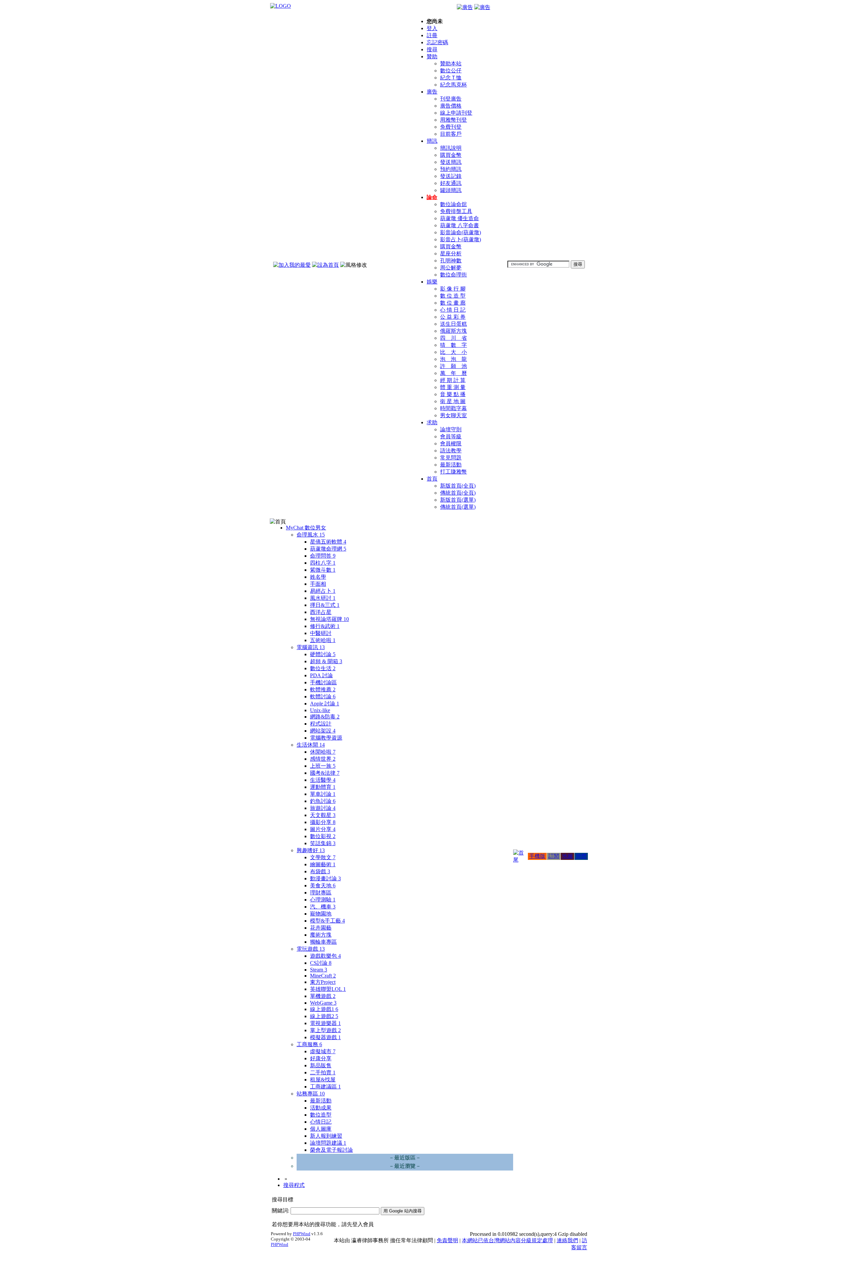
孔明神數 (451, 260)
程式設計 (320, 724)
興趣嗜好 (311, 850)
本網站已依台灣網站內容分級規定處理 (507, 1240)
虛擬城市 (322, 1051)
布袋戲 (320, 871)
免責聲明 (447, 1240)
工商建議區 (325, 1086)
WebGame (323, 1003)
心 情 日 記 (453, 310)
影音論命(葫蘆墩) (460, 232)
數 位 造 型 (453, 296)
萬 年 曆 (453, 373)
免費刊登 (451, 127)
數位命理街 (453, 274)
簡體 (581, 856)
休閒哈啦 (322, 752)
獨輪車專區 (323, 942)
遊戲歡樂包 (325, 956)
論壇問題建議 (328, 1143)
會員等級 (451, 436)
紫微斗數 (322, 570)
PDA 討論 (321, 675)
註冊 (432, 35)
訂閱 (553, 856)
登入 (432, 28)
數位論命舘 (453, 204)
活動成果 (320, 1108)
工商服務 (309, 1044)
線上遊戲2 (324, 1016)
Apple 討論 (324, 703)
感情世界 (322, 759)
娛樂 (432, 282)
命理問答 (322, 556)
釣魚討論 (322, 801)
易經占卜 (322, 591)
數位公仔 (451, 70)
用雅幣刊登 (453, 120)
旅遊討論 (322, 808)
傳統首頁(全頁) (458, 493)
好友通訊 (451, 183)
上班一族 (322, 766)
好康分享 (320, 1058)
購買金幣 (451, 155)
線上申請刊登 (456, 113)
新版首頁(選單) (458, 500)
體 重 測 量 (453, 387)
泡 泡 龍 (453, 359)
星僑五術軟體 (328, 542)
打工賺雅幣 (453, 472)
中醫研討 (320, 633)
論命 (432, 197)
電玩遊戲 (311, 949)
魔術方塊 (320, 935)
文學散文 (322, 857)
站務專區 (311, 1093)
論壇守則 (451, 429)
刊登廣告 (451, 99)
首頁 (432, 479)
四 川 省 (453, 338)
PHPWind (301, 1233)
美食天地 (322, 885)
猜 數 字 (453, 345)
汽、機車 (322, 906)
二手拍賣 (322, 1072)
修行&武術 (325, 626)
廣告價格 (451, 106)
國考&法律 (325, 773)
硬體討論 (322, 654)
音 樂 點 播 (453, 394)
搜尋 (432, 49)
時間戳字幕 (453, 408)
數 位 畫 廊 (453, 303)
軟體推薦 (322, 689)
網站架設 (322, 731)
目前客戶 (451, 134)
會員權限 (451, 443)
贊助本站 (451, 63)
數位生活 (322, 668)
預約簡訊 (451, 169)
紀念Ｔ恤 (451, 77)
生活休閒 (311, 745)
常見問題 (451, 457)
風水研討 (322, 598)
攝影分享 (322, 822)
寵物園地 (320, 914)
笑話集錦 (322, 843)
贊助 (432, 56)
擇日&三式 (325, 605)
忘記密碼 (437, 42)
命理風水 (311, 535)
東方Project (322, 982)
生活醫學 (322, 780)
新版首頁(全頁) (458, 486)
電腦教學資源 (326, 738)
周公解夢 (451, 267)
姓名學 (318, 577)
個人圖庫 (320, 1129)
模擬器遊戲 (325, 1037)
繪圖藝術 (322, 864)
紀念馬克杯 (453, 84)
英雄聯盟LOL (328, 989)
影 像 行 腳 (453, 289)
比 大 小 (453, 352)
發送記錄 (451, 176)
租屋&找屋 (322, 1079)
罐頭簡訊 (451, 190)
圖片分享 (322, 829)
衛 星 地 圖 (453, 401)
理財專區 (320, 892)
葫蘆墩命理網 (328, 549)
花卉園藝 (320, 928)
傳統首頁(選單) (458, 507)
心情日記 (320, 1122)
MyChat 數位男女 (306, 527)
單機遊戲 (322, 996)
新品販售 (320, 1065)
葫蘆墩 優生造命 (459, 218)
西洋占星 (320, 612)
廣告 (432, 91)
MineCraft (323, 975)
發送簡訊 (451, 162)
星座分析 (451, 253)
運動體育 (322, 787)
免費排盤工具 (456, 211)
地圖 (567, 856)
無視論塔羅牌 (329, 619)
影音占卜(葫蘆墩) (460, 239)
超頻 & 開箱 (326, 661)
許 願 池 (453, 366)
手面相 (318, 584)
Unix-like (320, 710)
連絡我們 (567, 1240)
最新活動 (451, 464)
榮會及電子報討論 (331, 1150)
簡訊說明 (451, 148)
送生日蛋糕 (453, 324)
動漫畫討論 (325, 878)
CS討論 (320, 963)
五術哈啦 (322, 640)
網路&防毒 (325, 716)
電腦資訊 (311, 647)
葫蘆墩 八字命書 (459, 225)
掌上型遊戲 (325, 1030)
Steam (318, 969)
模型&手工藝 (327, 921)
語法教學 (451, 450)
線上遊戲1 (324, 1009)
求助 (432, 422)
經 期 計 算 (453, 380)
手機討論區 (323, 682)
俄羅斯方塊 (453, 331)
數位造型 (320, 1115)
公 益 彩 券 (453, 317)
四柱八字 (322, 563)
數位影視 (322, 836)
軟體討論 (322, 696)
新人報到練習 (326, 1136)
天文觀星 (322, 815)
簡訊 (432, 141)
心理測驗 (322, 899)
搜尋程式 (294, 1185)
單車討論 (322, 794)
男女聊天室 (453, 415)
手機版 (537, 856)
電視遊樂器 (325, 1023)
